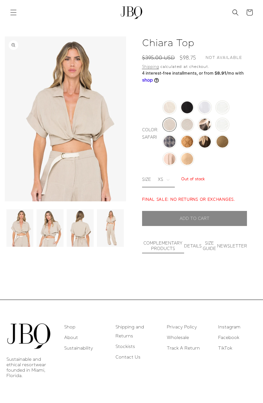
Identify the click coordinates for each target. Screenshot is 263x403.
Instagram (229, 327)
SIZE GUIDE (209, 246)
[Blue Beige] (169, 142)
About (71, 337)
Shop (69, 327)
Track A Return (183, 348)
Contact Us (127, 357)
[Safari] (169, 125)
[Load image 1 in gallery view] (19, 228)
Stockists (125, 346)
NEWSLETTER (232, 246)
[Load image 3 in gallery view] (80, 228)
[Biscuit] (187, 159)
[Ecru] (222, 108)
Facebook (228, 337)
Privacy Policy (182, 327)
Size (146, 179)
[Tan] (187, 142)
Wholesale (178, 337)
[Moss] (222, 142)
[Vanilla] (169, 108)
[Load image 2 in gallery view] (50, 228)
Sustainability (78, 348)
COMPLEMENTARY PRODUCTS (162, 246)
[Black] (187, 108)
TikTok (225, 348)
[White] (205, 108)
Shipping (150, 67)
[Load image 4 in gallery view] (110, 228)
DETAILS (193, 246)
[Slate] (205, 142)
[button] (13, 12)
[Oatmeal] (187, 125)
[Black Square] (205, 125)
